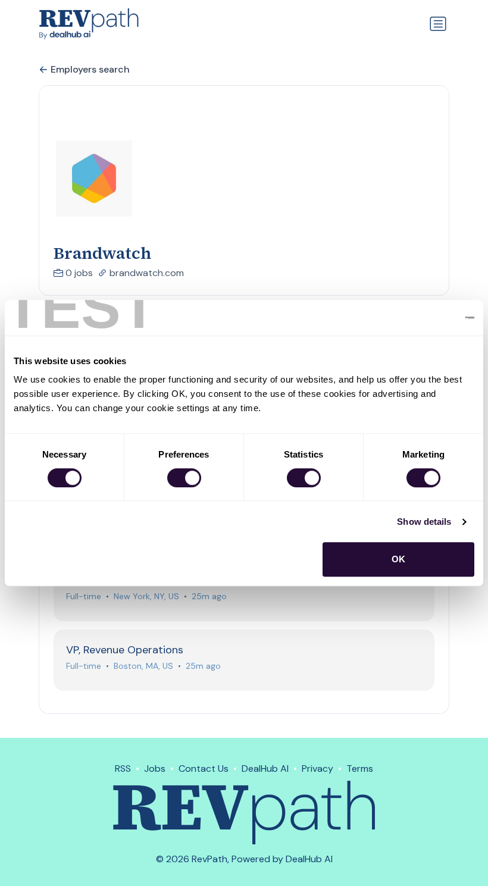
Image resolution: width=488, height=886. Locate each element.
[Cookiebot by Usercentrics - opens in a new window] (422, 318)
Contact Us (204, 768)
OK (398, 559)
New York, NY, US (146, 596)
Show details (424, 521)
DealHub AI (265, 768)
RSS (123, 768)
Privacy (317, 768)
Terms (359, 768)
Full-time (83, 596)
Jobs (154, 768)
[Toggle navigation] (438, 23)
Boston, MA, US (143, 665)
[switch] (184, 477)
